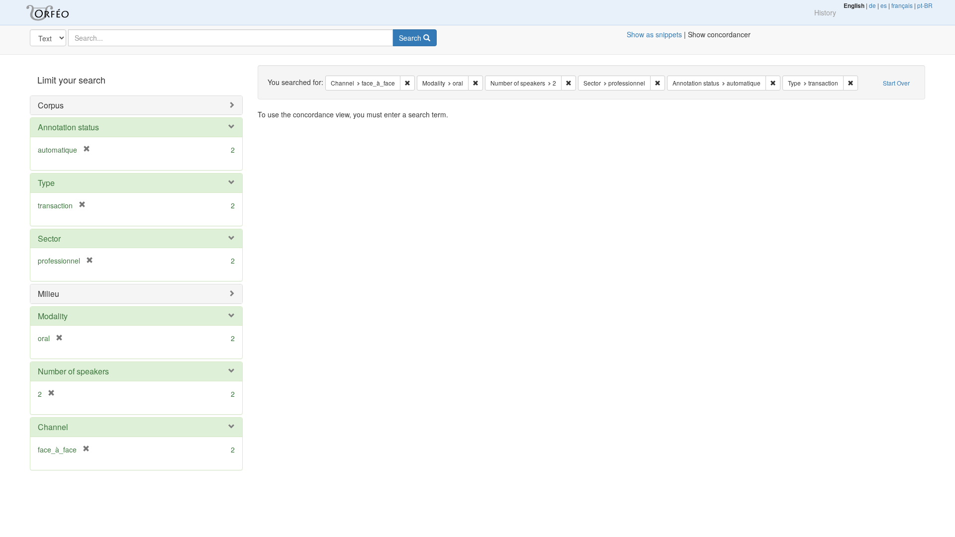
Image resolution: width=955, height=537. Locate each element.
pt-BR (925, 5)
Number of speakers (73, 371)
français (902, 5)
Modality (53, 316)
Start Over (896, 83)
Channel (53, 427)
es (883, 5)
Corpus (51, 105)
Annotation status (68, 127)
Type (46, 182)
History (825, 12)
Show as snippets (654, 34)
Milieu (48, 293)
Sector (49, 238)
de (872, 5)
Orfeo (59, 12)
